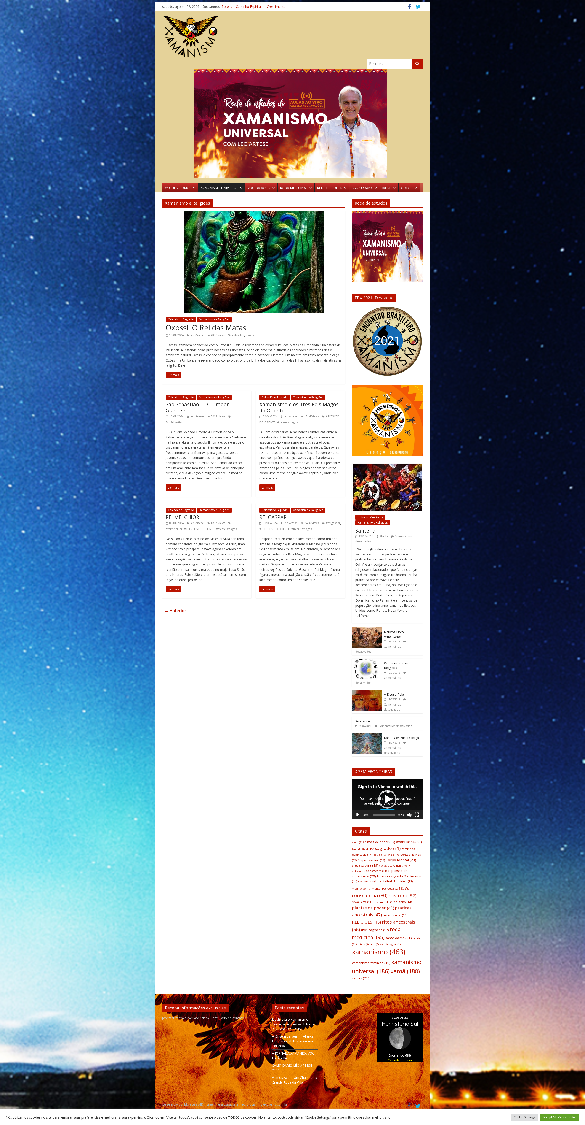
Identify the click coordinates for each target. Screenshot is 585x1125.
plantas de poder (373, 908)
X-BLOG (407, 188)
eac (383, 865)
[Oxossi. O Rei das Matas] (254, 213)
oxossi (250, 335)
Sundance (362, 721)
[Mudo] (409, 814)
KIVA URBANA (362, 188)
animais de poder (379, 842)
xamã (405, 971)
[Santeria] (387, 466)
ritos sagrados (375, 930)
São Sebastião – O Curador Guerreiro (197, 407)
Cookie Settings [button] (524, 1117)
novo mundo (384, 902)
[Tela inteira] (417, 814)
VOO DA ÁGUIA (259, 188)
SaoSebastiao (174, 422)
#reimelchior (174, 529)
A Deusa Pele (394, 694)
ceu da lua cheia (386, 854)
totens (363, 944)
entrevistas (360, 871)
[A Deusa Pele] (367, 692)
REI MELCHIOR (182, 517)
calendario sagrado (376, 848)
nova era (402, 895)
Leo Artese (197, 335)
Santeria (365, 530)
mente (379, 888)
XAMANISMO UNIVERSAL (219, 188)
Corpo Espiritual (371, 860)
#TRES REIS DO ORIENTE (199, 529)
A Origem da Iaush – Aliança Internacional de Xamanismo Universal (293, 1041)
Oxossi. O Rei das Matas (206, 328)
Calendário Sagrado (181, 319)
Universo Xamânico (370, 517)
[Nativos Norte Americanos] (367, 630)
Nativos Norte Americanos (394, 634)
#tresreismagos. (287, 422)
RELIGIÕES (366, 922)
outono (404, 902)
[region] (292, 123)
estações (378, 871)
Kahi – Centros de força (401, 738)
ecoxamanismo (399, 865)
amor (357, 842)
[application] (387, 799)
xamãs (360, 978)
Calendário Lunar (400, 1060)
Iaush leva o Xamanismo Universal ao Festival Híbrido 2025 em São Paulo (293, 1024)
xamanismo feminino (371, 963)
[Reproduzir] (358, 814)
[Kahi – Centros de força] (367, 735)
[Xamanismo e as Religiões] (367, 661)
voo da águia (391, 944)
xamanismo (378, 951)
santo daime (399, 938)
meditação (361, 888)
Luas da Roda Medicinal (394, 881)
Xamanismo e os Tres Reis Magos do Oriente (299, 407)
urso (374, 944)
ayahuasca (409, 841)
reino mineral (395, 915)
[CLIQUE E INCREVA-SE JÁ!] (387, 248)
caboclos (238, 335)
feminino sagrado (393, 876)
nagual (392, 888)
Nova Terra (362, 902)
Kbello (384, 536)
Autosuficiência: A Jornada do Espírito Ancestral (256, 6)
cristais (358, 865)
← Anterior (175, 610)
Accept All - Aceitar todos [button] (560, 1117)
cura (371, 865)
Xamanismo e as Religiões (396, 665)
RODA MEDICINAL (294, 188)
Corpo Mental (401, 859)
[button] (359, 341)
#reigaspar (333, 523)
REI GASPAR (273, 517)
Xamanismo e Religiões (214, 319)
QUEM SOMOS (180, 188)
